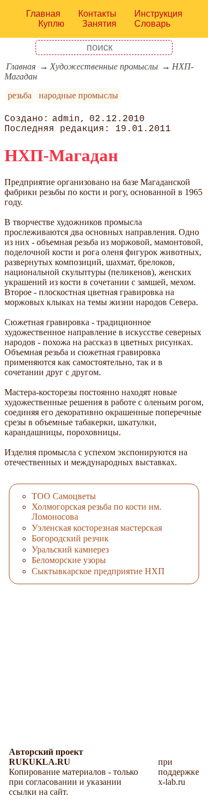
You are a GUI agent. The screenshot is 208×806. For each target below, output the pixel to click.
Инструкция (158, 13)
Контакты (97, 13)
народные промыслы (78, 95)
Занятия (99, 23)
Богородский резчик (70, 538)
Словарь (152, 23)
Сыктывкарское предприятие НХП (98, 571)
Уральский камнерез (70, 549)
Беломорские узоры (69, 560)
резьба (20, 95)
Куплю (51, 23)
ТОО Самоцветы (64, 496)
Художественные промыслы (104, 66)
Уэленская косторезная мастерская (97, 528)
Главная (43, 13)
